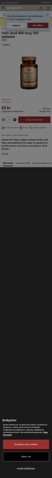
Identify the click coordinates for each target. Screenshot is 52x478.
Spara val (26, 456)
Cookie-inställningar (26, 468)
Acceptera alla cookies (26, 444)
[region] (26, 322)
